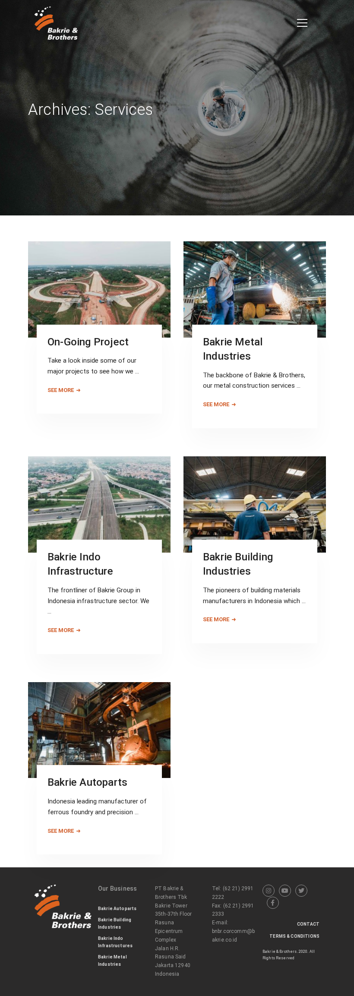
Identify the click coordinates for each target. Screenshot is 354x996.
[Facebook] (273, 903)
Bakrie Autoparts (87, 782)
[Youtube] (285, 891)
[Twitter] (301, 891)
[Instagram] (268, 891)
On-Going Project (88, 342)
